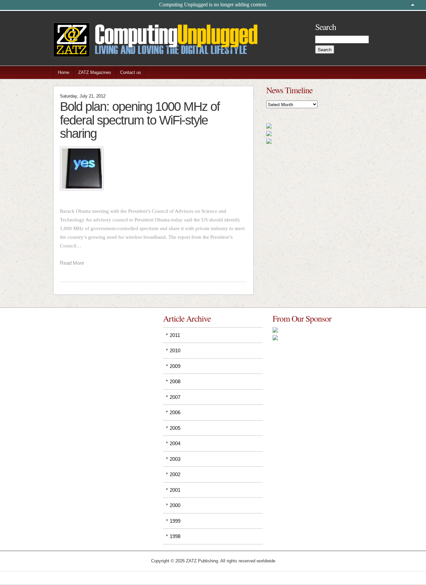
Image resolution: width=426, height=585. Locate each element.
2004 (175, 443)
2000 (175, 505)
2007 (175, 397)
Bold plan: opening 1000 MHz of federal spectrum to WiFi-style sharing (140, 120)
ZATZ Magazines (94, 72)
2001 (175, 490)
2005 (175, 428)
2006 (175, 412)
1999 (175, 521)
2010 (175, 350)
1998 (175, 536)
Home (63, 72)
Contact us (130, 72)
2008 (175, 381)
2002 (175, 474)
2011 (175, 335)
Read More (72, 263)
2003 (175, 459)
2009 (175, 366)
